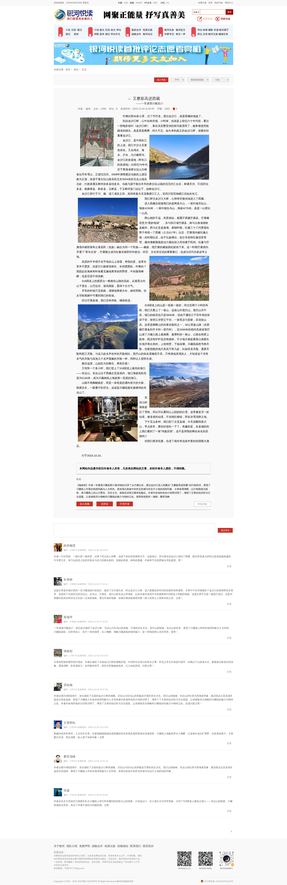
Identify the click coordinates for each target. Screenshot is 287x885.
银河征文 (180, 30)
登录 (210, 2)
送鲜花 (104, 504)
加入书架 (161, 80)
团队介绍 (72, 846)
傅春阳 (68, 651)
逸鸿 (87, 108)
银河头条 (169, 30)
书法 (199, 30)
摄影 (210, 30)
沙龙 (205, 34)
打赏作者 (124, 504)
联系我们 (135, 846)
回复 (229, 566)
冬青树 (68, 579)
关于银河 (59, 846)
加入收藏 (84, 504)
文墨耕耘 (69, 722)
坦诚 (67, 790)
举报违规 (202, 504)
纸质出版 (147, 30)
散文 (79, 30)
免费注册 (202, 2)
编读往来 (223, 34)
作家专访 (169, 34)
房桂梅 (68, 685)
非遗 (216, 30)
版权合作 (136, 30)
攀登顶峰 (69, 756)
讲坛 (199, 34)
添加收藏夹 (59, 2)
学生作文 (115, 34)
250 (155, 2)
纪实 (73, 30)
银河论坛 (147, 34)
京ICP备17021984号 (87, 881)
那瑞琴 (68, 617)
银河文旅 (213, 34)
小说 (67, 30)
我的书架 (219, 2)
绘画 (205, 30)
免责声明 (84, 846)
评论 (118, 30)
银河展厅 (224, 30)
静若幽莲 (69, 545)
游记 (68, 34)
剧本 (76, 34)
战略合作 (136, 34)
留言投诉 (148, 846)
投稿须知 (122, 846)
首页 (67, 69)
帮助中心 (229, 2)
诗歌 (96, 34)
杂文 (113, 30)
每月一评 (180, 34)
